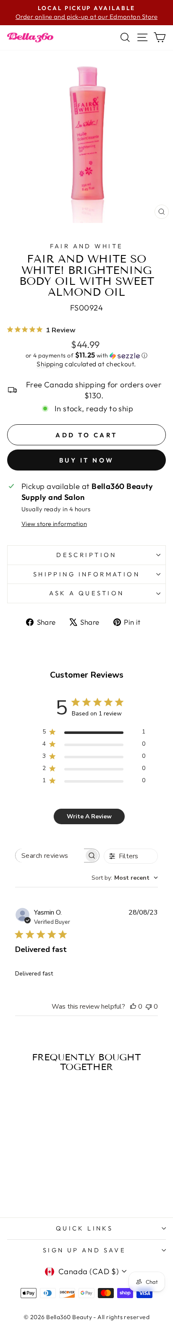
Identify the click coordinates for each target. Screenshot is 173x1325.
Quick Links (84, 1228)
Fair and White (86, 246)
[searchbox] (50, 855)
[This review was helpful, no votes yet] (133, 1006)
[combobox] (125, 878)
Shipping (50, 364)
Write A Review (89, 816)
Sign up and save (84, 1250)
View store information (54, 524)
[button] (86, 355)
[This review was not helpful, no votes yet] (149, 1006)
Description (86, 555)
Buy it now (86, 460)
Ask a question (86, 593)
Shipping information (86, 574)
